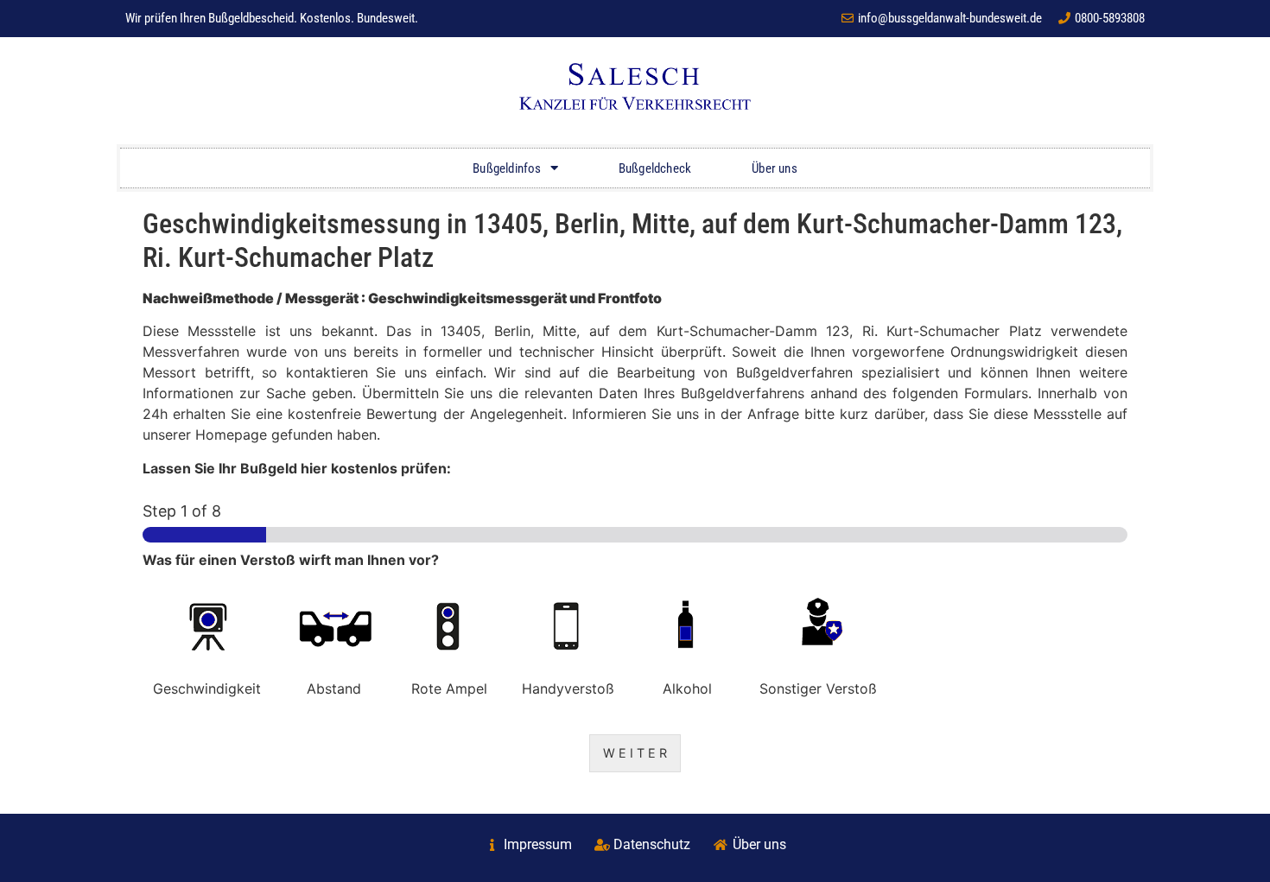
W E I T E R (635, 753)
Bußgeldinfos (507, 168)
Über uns (774, 168)
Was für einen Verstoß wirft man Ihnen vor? (291, 559)
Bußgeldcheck (655, 168)
